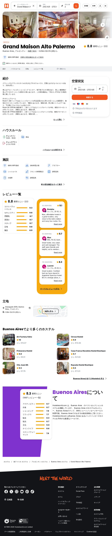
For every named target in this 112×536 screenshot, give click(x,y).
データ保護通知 (9, 531)
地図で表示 (32, 51)
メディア (97, 497)
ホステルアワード (82, 508)
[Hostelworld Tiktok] (32, 491)
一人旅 (78, 514)
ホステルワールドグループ (100, 491)
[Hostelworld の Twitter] (11, 491)
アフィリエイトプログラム (100, 520)
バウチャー (48, 531)
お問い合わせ (62, 516)
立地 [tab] (27, 69)
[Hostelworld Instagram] (16, 491)
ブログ (78, 497)
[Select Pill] (100, 6)
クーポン (38, 531)
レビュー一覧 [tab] (38, 69)
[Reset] (33, 5)
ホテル (60, 497)
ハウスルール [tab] (15, 69)
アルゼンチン (20, 51)
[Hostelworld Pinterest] (27, 491)
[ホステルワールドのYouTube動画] (22, 491)
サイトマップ (79, 531)
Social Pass (80, 491)
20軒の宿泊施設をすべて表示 (32, 57)
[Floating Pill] (103, 25)
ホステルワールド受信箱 (100, 525)
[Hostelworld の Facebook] (6, 491)
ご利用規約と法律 (25, 531)
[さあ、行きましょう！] (76, 5)
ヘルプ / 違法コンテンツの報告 (64, 522)
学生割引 (79, 520)
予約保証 (79, 502)
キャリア (97, 502)
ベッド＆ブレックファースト (64, 502)
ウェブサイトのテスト (63, 531)
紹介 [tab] (4, 69)
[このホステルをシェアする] (107, 37)
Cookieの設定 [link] (92, 531)
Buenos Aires (8, 51)
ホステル (6, 42)
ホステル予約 (98, 514)
